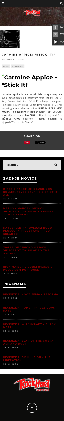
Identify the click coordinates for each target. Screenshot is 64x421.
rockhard (7, 59)
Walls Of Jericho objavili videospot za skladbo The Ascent (26, 250)
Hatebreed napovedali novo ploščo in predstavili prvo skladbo (27, 230)
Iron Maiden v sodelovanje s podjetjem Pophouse (28, 268)
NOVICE (6, 66)
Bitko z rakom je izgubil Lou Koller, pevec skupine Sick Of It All (30, 192)
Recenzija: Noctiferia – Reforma (30, 294)
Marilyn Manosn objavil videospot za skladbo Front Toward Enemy (28, 211)
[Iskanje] (61, 3)
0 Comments (17, 66)
